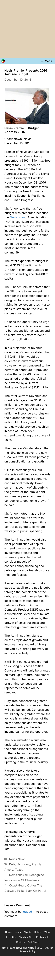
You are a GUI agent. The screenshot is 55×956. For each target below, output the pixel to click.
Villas (47, 932)
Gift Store (33, 942)
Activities (11, 937)
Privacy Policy (27, 951)
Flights (27, 932)
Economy (23, 864)
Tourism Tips (26, 937)
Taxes (19, 869)
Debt (12, 864)
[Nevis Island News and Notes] (3, 61)
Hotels (37, 932)
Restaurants (42, 937)
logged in (28, 911)
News (18, 932)
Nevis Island (18, 217)
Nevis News (17, 859)
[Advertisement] (27, 28)
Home (8, 932)
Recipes (20, 942)
